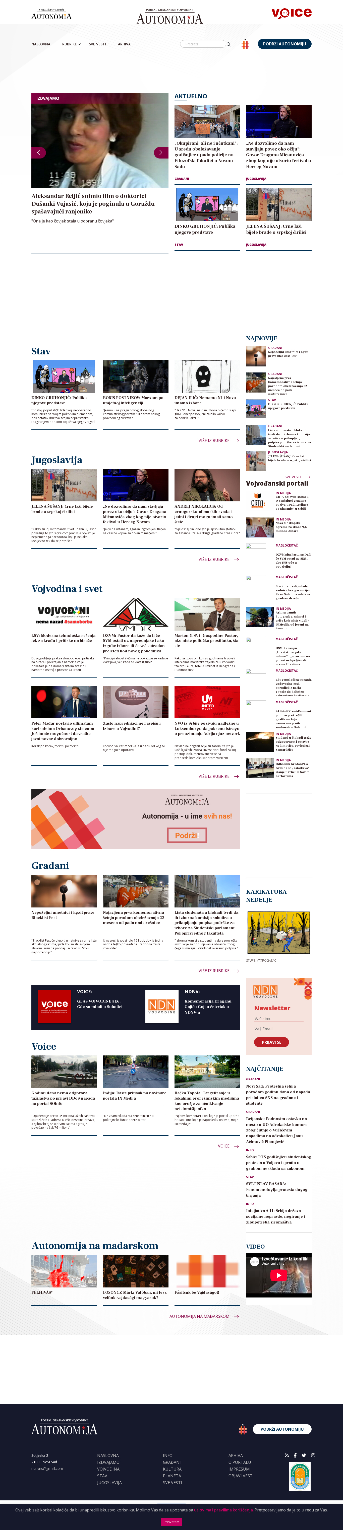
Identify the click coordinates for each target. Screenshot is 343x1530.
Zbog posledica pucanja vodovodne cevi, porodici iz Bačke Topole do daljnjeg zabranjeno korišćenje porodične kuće (294, 687)
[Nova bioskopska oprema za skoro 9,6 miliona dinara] (260, 527)
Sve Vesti (97, 44)
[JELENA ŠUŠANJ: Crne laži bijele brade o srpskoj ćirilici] (256, 460)
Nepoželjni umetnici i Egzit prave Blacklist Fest (288, 354)
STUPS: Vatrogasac (261, 960)
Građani (182, 179)
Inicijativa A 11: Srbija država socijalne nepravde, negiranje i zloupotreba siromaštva (275, 1216)
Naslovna (40, 44)
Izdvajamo (108, 1462)
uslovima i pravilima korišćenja (223, 1510)
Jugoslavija (256, 179)
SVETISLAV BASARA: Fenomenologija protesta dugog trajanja (277, 1189)
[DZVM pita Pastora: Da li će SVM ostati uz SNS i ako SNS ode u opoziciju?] (260, 557)
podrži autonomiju (284, 44)
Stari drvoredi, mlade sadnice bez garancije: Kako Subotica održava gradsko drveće (293, 592)
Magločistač (287, 546)
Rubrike (69, 44)
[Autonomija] (170, 16)
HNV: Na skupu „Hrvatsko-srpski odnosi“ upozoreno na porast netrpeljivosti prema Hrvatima (293, 655)
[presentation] (38, 152)
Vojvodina (108, 1469)
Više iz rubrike (215, 440)
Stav (179, 245)
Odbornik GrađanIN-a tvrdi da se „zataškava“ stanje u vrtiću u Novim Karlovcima (293, 770)
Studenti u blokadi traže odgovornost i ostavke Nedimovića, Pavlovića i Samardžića (293, 744)
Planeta (172, 1476)
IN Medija (283, 493)
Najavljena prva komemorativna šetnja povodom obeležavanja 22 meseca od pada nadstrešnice (287, 385)
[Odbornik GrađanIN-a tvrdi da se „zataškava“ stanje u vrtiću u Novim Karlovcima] (260, 768)
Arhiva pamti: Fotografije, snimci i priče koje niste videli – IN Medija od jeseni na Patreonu (292, 620)
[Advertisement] (182, 71)
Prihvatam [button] (171, 1521)
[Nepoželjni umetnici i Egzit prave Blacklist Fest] (256, 356)
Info (250, 1150)
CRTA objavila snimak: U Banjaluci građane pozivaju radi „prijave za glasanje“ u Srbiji (292, 503)
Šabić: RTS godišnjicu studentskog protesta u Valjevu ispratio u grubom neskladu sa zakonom (278, 1163)
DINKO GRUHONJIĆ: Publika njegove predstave (288, 406)
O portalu (239, 1462)
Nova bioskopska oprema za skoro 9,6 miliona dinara (291, 527)
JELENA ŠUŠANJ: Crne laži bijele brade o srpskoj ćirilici (289, 458)
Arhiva (124, 44)
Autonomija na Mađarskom (200, 1316)
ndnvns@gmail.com (47, 1468)
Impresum (239, 1469)
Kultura (172, 1469)
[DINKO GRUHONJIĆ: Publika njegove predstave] (256, 408)
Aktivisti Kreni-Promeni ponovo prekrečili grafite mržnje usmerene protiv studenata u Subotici (293, 719)
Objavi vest (240, 1476)
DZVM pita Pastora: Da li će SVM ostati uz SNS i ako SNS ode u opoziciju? (293, 561)
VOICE (224, 1146)
